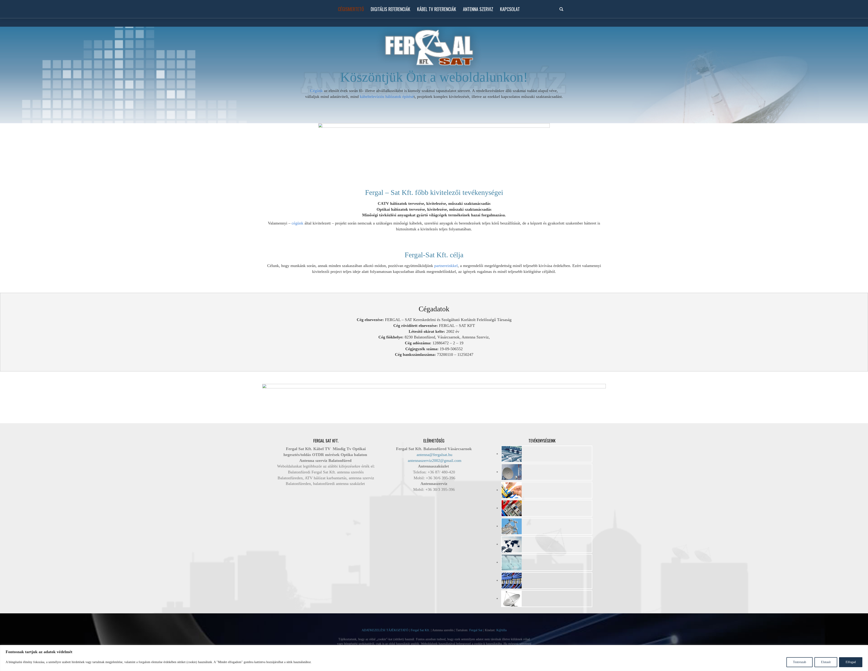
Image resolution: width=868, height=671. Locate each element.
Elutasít (826, 662)
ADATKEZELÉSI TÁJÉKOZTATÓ (385, 630)
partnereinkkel (446, 265)
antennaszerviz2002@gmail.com (434, 460)
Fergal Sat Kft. (420, 630)
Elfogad (851, 662)
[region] (434, 658)
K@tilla (501, 630)
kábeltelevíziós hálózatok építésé (387, 96)
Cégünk (316, 90)
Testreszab (799, 662)
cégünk (297, 223)
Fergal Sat (475, 630)
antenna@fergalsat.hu (434, 454)
